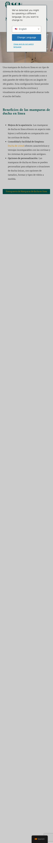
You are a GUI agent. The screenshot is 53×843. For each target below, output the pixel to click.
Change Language (26, 37)
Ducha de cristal (16, 146)
